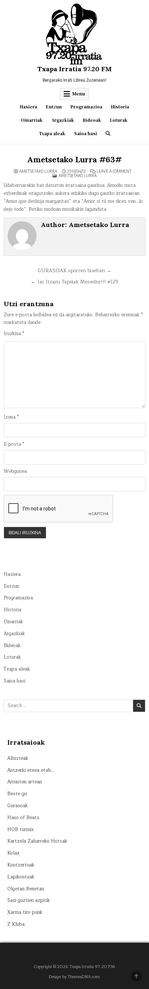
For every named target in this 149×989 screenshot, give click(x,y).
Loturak (119, 120)
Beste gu (17, 794)
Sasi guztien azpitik (28, 900)
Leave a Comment (114, 171)
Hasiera (28, 107)
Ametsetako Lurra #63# (74, 159)
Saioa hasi (85, 133)
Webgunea (15, 471)
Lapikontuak (20, 877)
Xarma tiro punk (24, 912)
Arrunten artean (24, 782)
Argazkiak (62, 120)
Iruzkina (14, 334)
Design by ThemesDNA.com (74, 976)
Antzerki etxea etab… (30, 770)
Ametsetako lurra (78, 175)
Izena (11, 417)
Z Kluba (16, 924)
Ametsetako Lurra (38, 171)
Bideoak (92, 120)
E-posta (14, 444)
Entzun (54, 107)
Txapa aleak (52, 133)
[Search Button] (108, 133)
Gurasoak (17, 806)
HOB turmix (20, 830)
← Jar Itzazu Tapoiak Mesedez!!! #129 (74, 282)
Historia (120, 107)
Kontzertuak (20, 865)
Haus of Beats (23, 818)
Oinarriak (32, 120)
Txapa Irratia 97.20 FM (74, 69)
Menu (78, 94)
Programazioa (86, 107)
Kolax (13, 853)
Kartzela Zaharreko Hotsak (37, 841)
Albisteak (17, 758)
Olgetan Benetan (25, 889)
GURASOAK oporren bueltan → (74, 270)
